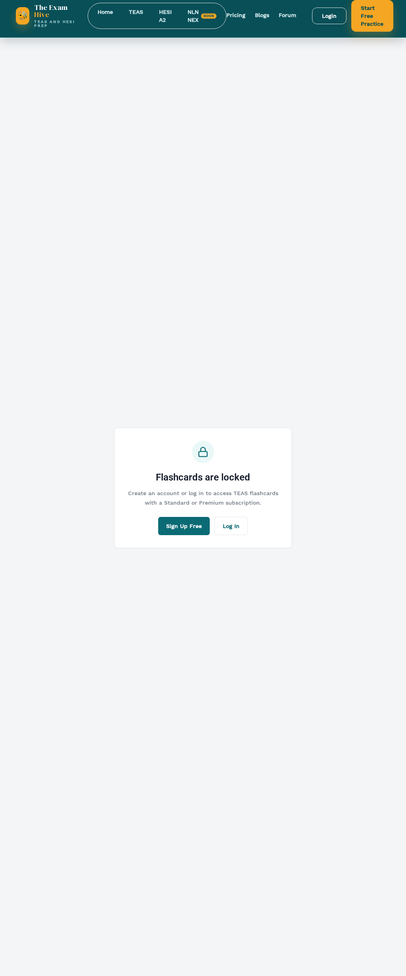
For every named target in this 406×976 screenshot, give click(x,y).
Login (329, 16)
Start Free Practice (372, 16)
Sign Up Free (184, 526)
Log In (231, 526)
